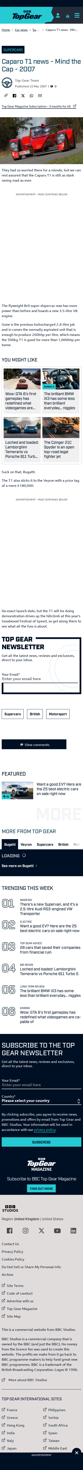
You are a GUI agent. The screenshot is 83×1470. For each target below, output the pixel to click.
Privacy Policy (12, 1251)
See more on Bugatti (18, 865)
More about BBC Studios (24, 1379)
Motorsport (58, 714)
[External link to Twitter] (41, 1230)
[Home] (35, 15)
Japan (11, 1448)
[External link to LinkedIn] (73, 1230)
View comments (37, 744)
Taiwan (53, 1440)
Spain (52, 1433)
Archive (7, 1274)
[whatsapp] (31, 95)
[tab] (10, 844)
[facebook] (14, 95)
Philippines (57, 1410)
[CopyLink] (6, 95)
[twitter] (23, 95)
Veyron (26, 844)
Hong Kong (15, 1425)
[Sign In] (58, 15)
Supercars (40, 30)
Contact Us (10, 1244)
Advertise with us (20, 1301)
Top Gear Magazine (22, 1309)
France (12, 1410)
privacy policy (44, 1129)
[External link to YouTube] (57, 1230)
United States (52, 1219)
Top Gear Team (27, 80)
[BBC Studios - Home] (12, 1208)
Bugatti (10, 844)
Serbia (53, 1417)
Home (6, 30)
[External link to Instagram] (25, 1230)
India (11, 1433)
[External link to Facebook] (9, 1230)
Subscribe (41, 1142)
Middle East (57, 1448)
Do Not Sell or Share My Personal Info (31, 1267)
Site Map (14, 1316)
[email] (40, 95)
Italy (10, 1440)
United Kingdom (26, 1219)
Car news (21, 30)
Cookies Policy (13, 1259)
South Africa (58, 1425)
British (35, 714)
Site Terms (15, 1286)
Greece (12, 1417)
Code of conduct (20, 1293)
